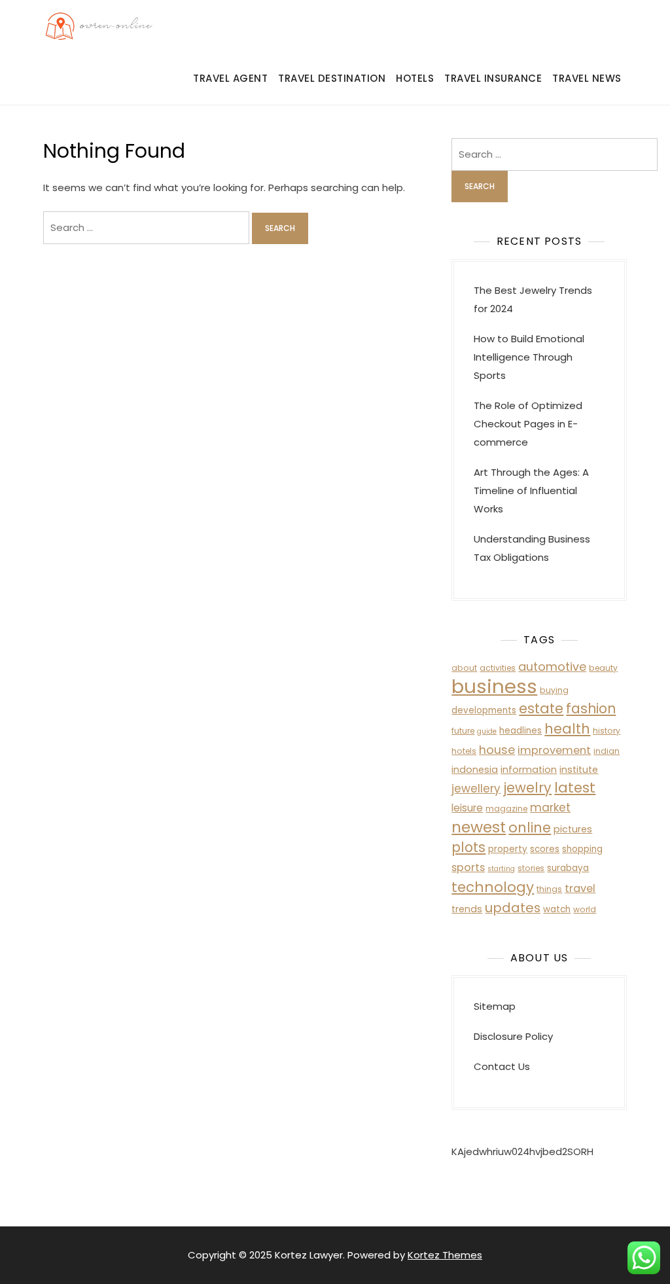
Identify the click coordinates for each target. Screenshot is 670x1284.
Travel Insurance (493, 78)
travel (580, 888)
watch (557, 909)
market (550, 807)
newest (478, 827)
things (549, 889)
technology (492, 887)
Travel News (587, 78)
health (567, 728)
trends (466, 909)
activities (498, 667)
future (462, 730)
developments (483, 710)
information (529, 769)
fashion (591, 708)
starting (501, 869)
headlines (520, 730)
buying (554, 690)
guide (487, 731)
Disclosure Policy (513, 1036)
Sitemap (495, 1006)
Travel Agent (230, 78)
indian (606, 751)
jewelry (527, 787)
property (507, 849)
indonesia (474, 769)
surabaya (568, 868)
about (464, 667)
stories (531, 868)
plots (468, 847)
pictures (573, 829)
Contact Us (502, 1066)
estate (541, 708)
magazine (506, 808)
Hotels (415, 78)
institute (578, 769)
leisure (467, 808)
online (529, 827)
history (606, 730)
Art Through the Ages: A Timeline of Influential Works (531, 490)
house (497, 749)
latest (574, 787)
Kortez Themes (445, 1255)
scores (544, 849)
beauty (603, 667)
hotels (463, 751)
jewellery (476, 788)
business (494, 686)
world (584, 909)
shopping (582, 849)
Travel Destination (331, 78)
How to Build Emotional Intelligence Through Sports (529, 357)
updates (512, 908)
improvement (554, 750)
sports (468, 867)
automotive (552, 666)
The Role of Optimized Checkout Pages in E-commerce (528, 424)
